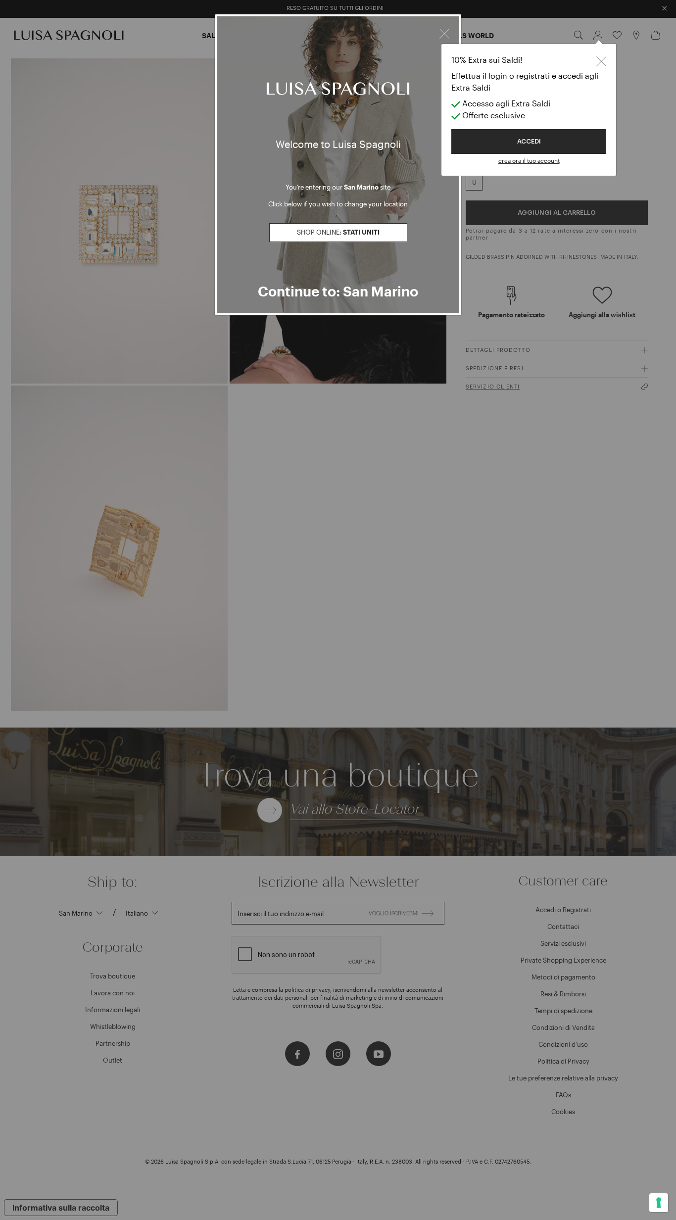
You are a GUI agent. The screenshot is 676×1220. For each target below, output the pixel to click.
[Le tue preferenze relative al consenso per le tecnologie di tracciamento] (658, 1202)
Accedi (529, 141)
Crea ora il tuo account (529, 160)
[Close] (444, 32)
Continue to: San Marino (338, 291)
